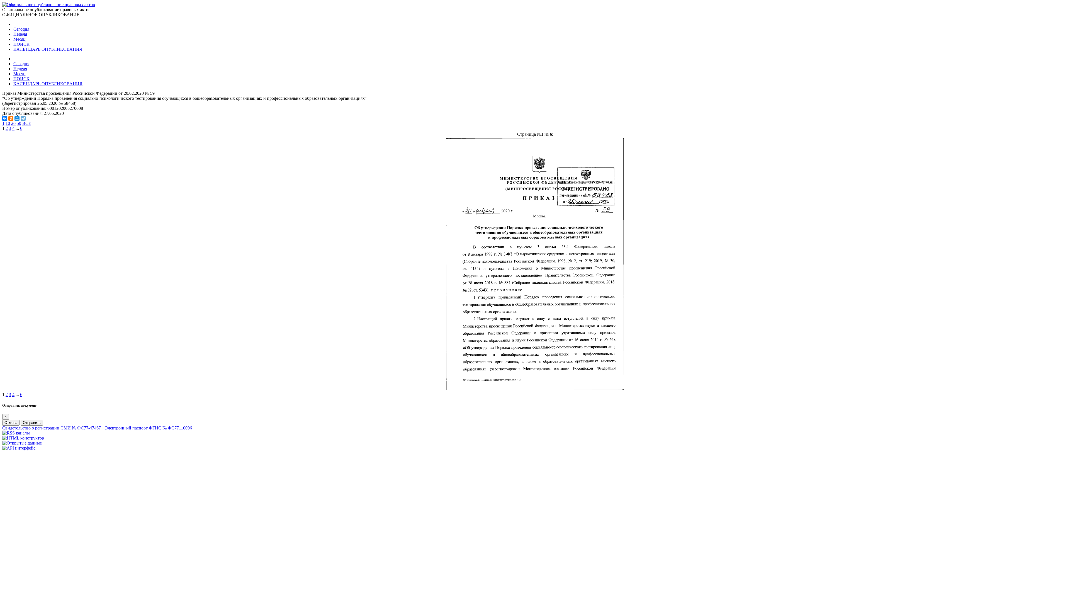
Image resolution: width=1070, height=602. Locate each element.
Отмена (10, 423)
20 (13, 123)
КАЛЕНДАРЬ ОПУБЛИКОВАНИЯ (47, 49)
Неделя (20, 34)
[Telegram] (23, 118)
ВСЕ (26, 123)
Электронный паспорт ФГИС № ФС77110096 (148, 428)
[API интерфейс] (18, 448)
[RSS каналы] (16, 433)
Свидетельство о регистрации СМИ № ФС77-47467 (51, 428)
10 (8, 123)
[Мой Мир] (17, 118)
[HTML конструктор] (23, 438)
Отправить (32, 423)
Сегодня (21, 29)
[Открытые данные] (22, 443)
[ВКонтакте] (4, 118)
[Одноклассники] (10, 118)
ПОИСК (21, 44)
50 (19, 123)
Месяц (19, 39)
